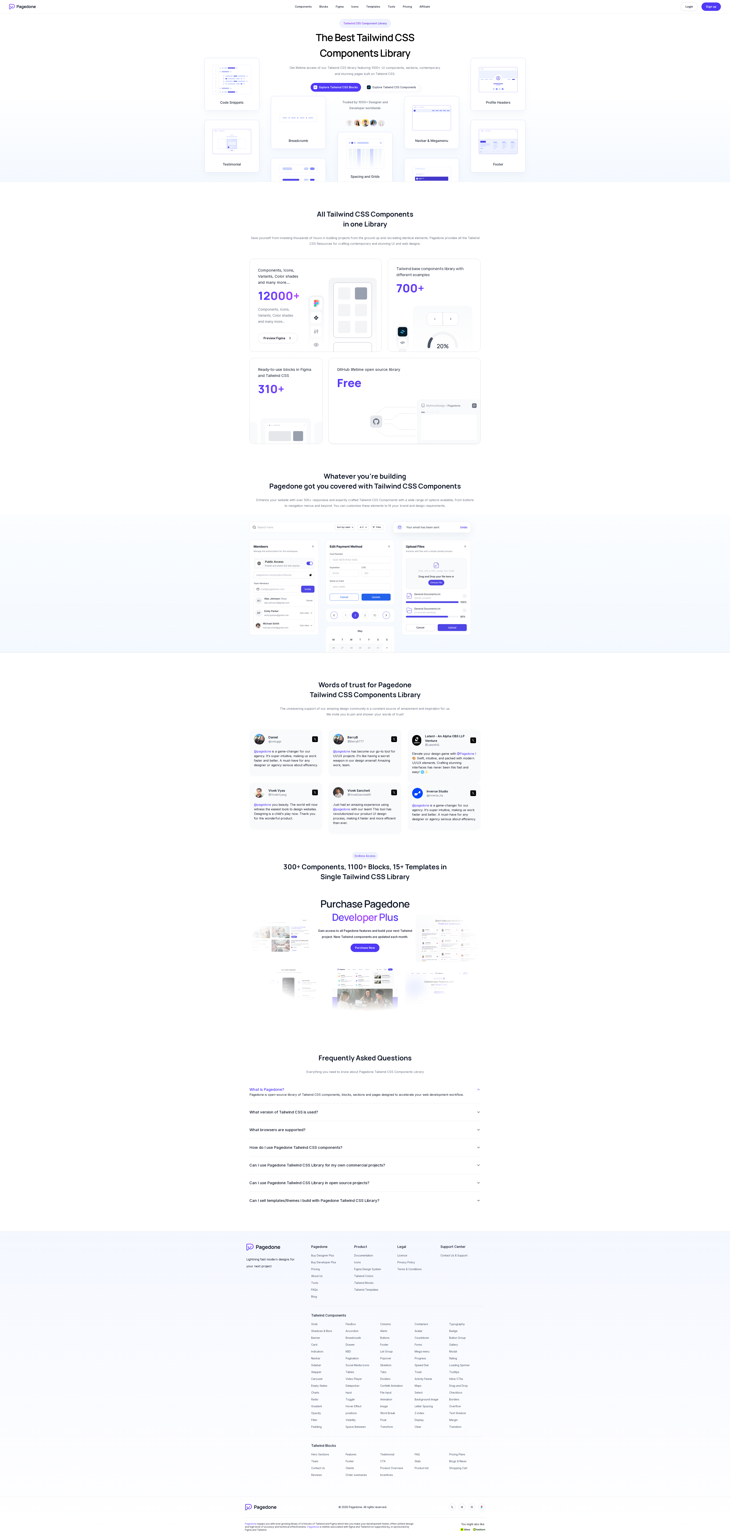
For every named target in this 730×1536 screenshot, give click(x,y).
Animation (386, 1399)
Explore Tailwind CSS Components (394, 87)
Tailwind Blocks (364, 1282)
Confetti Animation (391, 1385)
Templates (373, 6)
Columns (385, 1324)
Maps (418, 1385)
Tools (391, 6)
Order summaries (356, 1474)
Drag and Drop (458, 1385)
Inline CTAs (456, 1378)
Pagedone (251, 1523)
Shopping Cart (458, 1468)
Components (303, 6)
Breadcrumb (353, 1337)
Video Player (354, 1378)
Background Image (426, 1399)
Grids (314, 1324)
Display (419, 1420)
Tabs (383, 1372)
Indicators (317, 1351)
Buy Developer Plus (323, 1262)
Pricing (407, 6)
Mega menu (422, 1351)
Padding (316, 1426)
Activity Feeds (423, 1378)
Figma (340, 6)
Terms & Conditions (409, 1269)
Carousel (316, 1378)
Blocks (323, 6)
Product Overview (391, 1468)
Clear (418, 1426)
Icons (355, 6)
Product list (421, 1468)
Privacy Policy (406, 1262)
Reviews (316, 1474)
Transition (455, 1426)
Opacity (316, 1413)
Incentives (386, 1474)
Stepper (316, 1372)
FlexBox (351, 1324)
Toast (418, 1372)
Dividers (385, 1378)
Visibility (351, 1420)
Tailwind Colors (363, 1276)
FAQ (417, 1454)
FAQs (314, 1289)
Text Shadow (457, 1413)
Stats (418, 1461)
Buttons (385, 1337)
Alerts (383, 1331)
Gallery (453, 1344)
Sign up (711, 6)
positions (351, 1413)
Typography (457, 1324)
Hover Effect (353, 1406)
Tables (350, 1372)
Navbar (315, 1358)
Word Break (387, 1413)
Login (689, 6)
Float (383, 1420)
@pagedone (262, 805)
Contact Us (318, 1468)
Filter (314, 1420)
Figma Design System (367, 1269)
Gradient (316, 1406)
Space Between (356, 1426)
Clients (350, 1468)
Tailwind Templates (366, 1289)
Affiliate (425, 6)
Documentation (363, 1255)
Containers (421, 1324)
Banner (315, 1337)
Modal (453, 1351)
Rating (453, 1358)
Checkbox (455, 1392)
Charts (315, 1392)
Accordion (352, 1331)
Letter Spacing (424, 1406)
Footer (384, 1344)
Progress (420, 1358)
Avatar (418, 1331)
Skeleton (385, 1365)
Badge (453, 1331)
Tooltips (454, 1372)
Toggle (350, 1399)
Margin (453, 1420)
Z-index (419, 1413)
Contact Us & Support (453, 1255)
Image (384, 1406)
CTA (383, 1461)
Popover (385, 1358)
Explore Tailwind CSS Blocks (338, 87)
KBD (348, 1351)
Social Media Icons (357, 1365)
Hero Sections (320, 1454)
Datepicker (352, 1385)
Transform (386, 1426)
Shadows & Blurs (321, 1331)
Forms (418, 1344)
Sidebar (316, 1365)
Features (351, 1454)
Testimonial (387, 1454)
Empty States (319, 1385)
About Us (317, 1276)
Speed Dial (421, 1365)
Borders (454, 1399)
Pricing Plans (457, 1454)
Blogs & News (458, 1461)
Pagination (352, 1358)
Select (419, 1392)
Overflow (455, 1406)
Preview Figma (274, 338)
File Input (385, 1392)
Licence (402, 1255)
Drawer (350, 1344)
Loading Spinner (459, 1365)
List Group (386, 1351)
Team (314, 1461)
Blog (314, 1296)
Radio (314, 1399)
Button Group (457, 1337)
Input (349, 1392)
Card (314, 1344)
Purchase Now (365, 947)
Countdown (422, 1337)
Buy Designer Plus (322, 1255)
